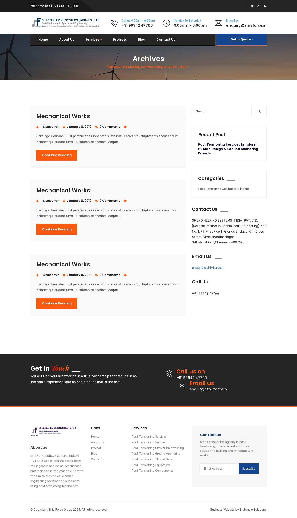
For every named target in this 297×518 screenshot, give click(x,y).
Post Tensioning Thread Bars (151, 459)
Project (96, 448)
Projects (120, 40)
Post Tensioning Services (149, 436)
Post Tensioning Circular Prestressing (157, 448)
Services (92, 40)
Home (43, 40)
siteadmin (51, 127)
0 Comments (109, 127)
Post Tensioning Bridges (148, 442)
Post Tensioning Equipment (150, 465)
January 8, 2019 (79, 127)
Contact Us (165, 40)
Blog (141, 40)
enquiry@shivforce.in (208, 268)
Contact (97, 459)
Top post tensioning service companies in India (146, 66)
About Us (66, 40)
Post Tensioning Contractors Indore (223, 189)
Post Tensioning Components (152, 470)
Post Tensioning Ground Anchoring (155, 453)
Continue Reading (57, 155)
